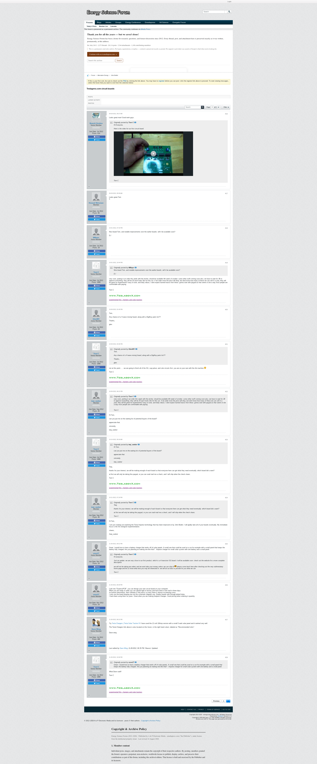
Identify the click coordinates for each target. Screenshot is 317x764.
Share (98, 136)
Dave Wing (96, 629)
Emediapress (150, 22)
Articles (108, 22)
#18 (226, 228)
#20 (226, 309)
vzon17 (96, 553)
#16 (226, 114)
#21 (226, 344)
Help (182, 709)
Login (229, 1)
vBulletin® (220, 716)
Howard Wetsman (96, 203)
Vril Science (163, 22)
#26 (226, 585)
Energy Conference (133, 22)
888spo (96, 238)
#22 (226, 391)
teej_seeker (96, 401)
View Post (135, 122)
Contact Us (191, 709)
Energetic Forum (179, 22)
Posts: (94, 133)
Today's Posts (92, 26)
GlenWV (96, 319)
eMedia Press (145, 29)
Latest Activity (94, 100)
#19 (226, 263)
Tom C (96, 272)
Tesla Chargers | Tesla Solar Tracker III (126, 623)
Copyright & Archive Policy (150, 721)
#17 (226, 193)
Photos (91, 103)
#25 (226, 544)
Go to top (226, 709)
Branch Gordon (96, 123)
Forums (89, 22)
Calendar (113, 26)
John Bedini (114, 75)
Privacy (201, 709)
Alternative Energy (102, 75)
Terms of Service (213, 709)
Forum (93, 75)
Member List (103, 26)
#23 (226, 440)
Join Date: (92, 131)
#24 (226, 498)
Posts (90, 97)
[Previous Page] (218, 107)
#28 (226, 657)
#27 (226, 620)
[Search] (229, 11)
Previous (216, 701)
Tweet (98, 140)
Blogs (99, 22)
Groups (118, 22)
